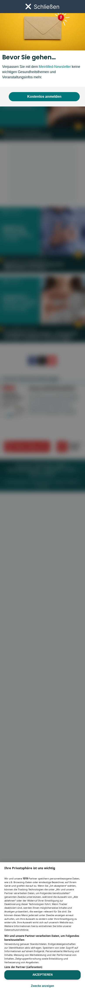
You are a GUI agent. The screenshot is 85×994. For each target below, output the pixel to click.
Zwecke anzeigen (42, 985)
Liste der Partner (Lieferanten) (23, 967)
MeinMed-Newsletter (55, 67)
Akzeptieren (42, 974)
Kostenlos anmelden (44, 96)
